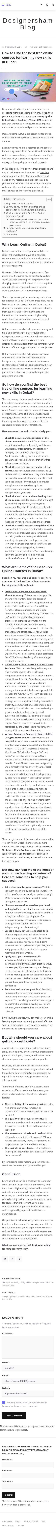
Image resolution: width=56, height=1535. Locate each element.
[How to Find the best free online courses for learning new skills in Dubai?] (28, 87)
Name (5, 1362)
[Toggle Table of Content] (47, 199)
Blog (44, 1521)
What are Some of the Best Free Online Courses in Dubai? (25, 215)
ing (27, 176)
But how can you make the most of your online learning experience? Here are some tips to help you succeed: (30, 222)
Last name (7, 1470)
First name (7, 1459)
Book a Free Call (31, 1521)
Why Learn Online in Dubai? (19, 203)
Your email (7, 1481)
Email (5, 1375)
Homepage (7, 1521)
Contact (20, 1525)
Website (6, 1388)
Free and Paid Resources (41, 47)
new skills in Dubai (39, 176)
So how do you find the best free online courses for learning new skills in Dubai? (26, 208)
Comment (8, 1333)
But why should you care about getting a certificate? (26, 229)
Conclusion (11, 234)
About (18, 1521)
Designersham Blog (28, 24)
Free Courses (7, 1525)
